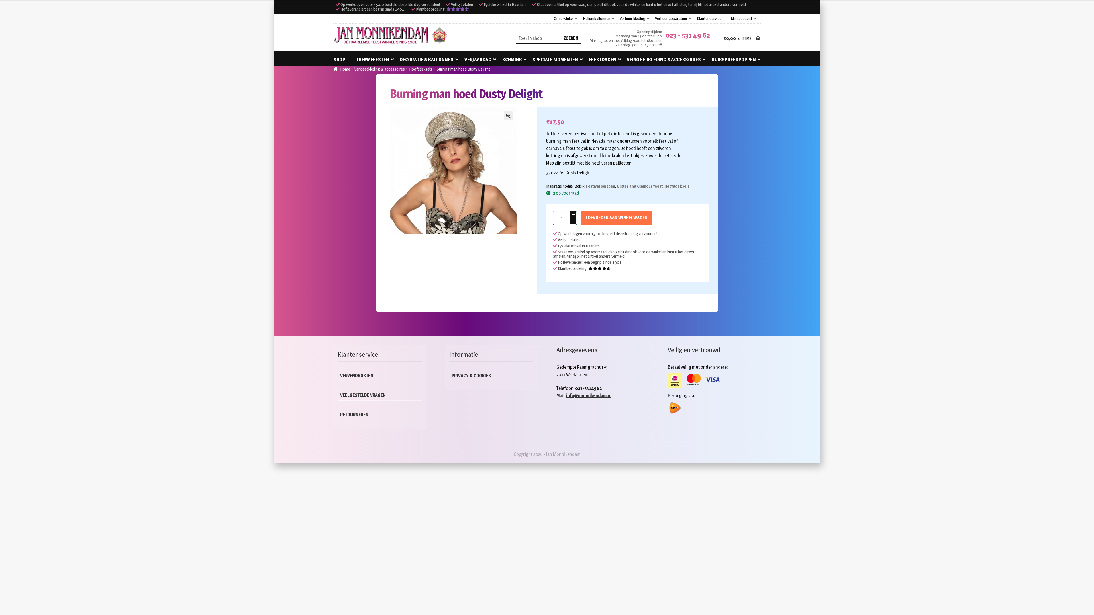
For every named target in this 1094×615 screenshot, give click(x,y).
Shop (339, 59)
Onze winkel (563, 18)
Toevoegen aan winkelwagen (616, 217)
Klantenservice (709, 18)
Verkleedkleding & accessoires (664, 59)
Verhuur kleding (632, 18)
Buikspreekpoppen (734, 59)
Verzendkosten (356, 375)
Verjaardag (477, 59)
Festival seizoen (600, 186)
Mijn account (741, 18)
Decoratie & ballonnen (427, 59)
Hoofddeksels (420, 69)
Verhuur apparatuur (671, 18)
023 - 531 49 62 (688, 35)
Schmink (512, 59)
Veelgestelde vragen (363, 395)
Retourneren (354, 414)
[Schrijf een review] (457, 9)
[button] (508, 115)
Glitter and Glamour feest (640, 186)
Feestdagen (602, 59)
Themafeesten (372, 59)
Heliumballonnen (596, 18)
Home (345, 69)
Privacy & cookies (471, 375)
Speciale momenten (555, 59)
